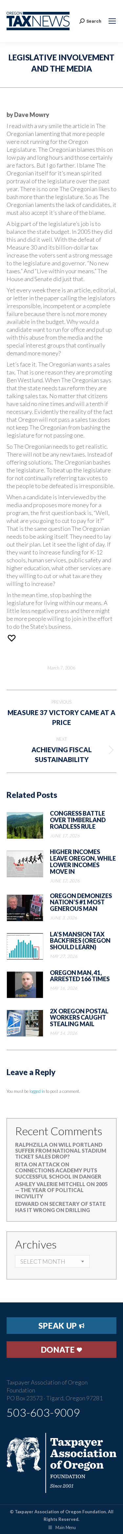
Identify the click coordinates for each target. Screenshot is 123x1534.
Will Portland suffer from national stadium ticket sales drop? (60, 1150)
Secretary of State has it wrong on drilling (60, 1207)
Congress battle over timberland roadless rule (78, 820)
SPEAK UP (58, 1325)
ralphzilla (31, 1144)
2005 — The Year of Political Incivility (61, 1190)
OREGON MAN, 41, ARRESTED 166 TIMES (80, 976)
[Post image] (25, 825)
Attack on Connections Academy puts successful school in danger (58, 1170)
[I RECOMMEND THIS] (12, 638)
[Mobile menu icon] (112, 21)
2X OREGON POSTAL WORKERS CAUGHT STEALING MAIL (79, 1017)
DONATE (59, 1349)
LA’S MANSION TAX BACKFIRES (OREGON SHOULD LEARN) (80, 941)
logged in (37, 1091)
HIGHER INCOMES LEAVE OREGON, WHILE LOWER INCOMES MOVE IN (83, 862)
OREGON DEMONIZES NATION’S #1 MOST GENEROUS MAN (81, 902)
